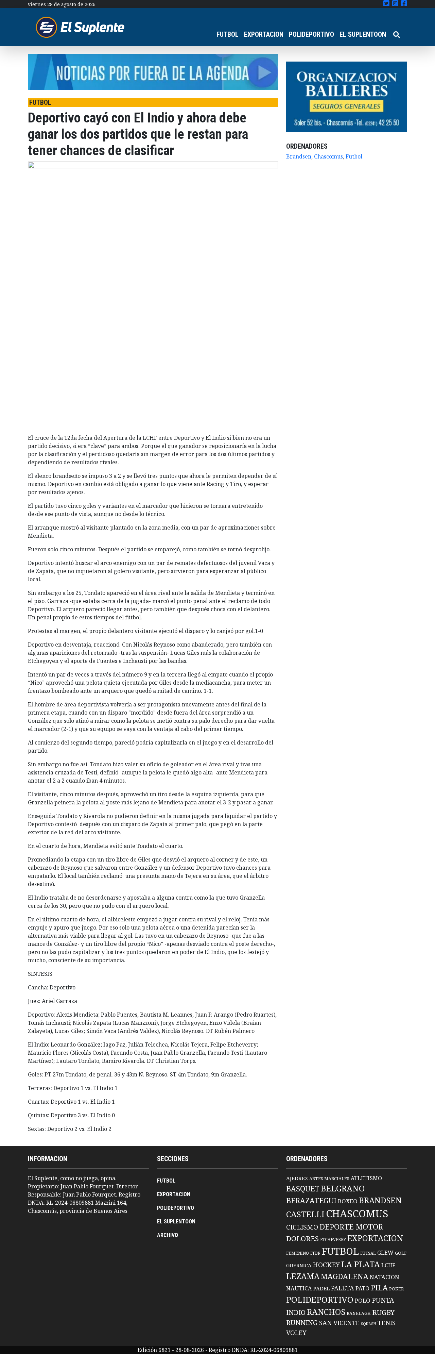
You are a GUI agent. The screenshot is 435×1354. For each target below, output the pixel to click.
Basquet (302, 1188)
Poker (396, 1289)
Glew (385, 1252)
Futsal (368, 1253)
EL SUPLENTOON (363, 34)
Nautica (299, 1288)
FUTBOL (227, 34)
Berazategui (311, 1200)
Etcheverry (333, 1239)
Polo (362, 1300)
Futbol (354, 156)
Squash (368, 1323)
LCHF (388, 1265)
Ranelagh (359, 1313)
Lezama (302, 1276)
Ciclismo (302, 1227)
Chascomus (328, 156)
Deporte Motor (351, 1227)
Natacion (384, 1277)
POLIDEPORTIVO (311, 34)
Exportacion (375, 1238)
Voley (296, 1332)
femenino (297, 1253)
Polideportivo (319, 1299)
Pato (362, 1288)
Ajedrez (297, 1178)
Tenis (387, 1322)
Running (302, 1322)
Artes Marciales (329, 1178)
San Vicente (339, 1323)
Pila (379, 1287)
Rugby (383, 1312)
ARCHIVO (167, 1235)
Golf (400, 1253)
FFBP (315, 1253)
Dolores (302, 1238)
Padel (321, 1288)
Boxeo (348, 1201)
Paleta (342, 1288)
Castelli (305, 1214)
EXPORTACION (263, 34)
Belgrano (343, 1188)
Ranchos (326, 1311)
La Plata (360, 1264)
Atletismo (366, 1178)
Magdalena (344, 1276)
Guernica (298, 1265)
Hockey (326, 1264)
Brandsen (298, 156)
